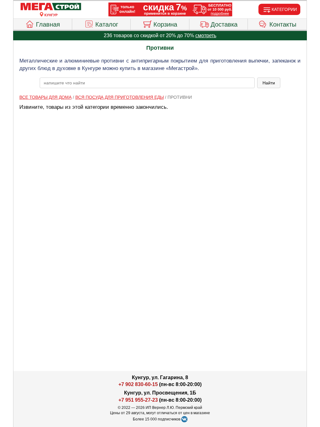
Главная (48, 24)
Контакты (282, 24)
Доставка (224, 24)
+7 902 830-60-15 (138, 384)
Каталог (106, 24)
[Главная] (51, 7)
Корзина (165, 24)
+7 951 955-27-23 (138, 400)
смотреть (205, 35)
